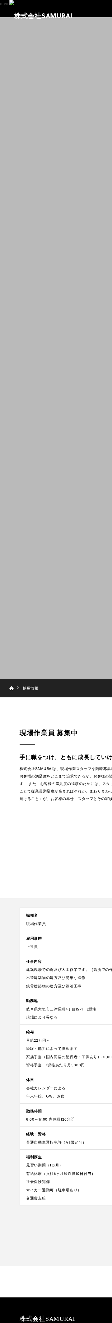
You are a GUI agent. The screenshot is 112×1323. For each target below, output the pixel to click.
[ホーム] (11, 681)
